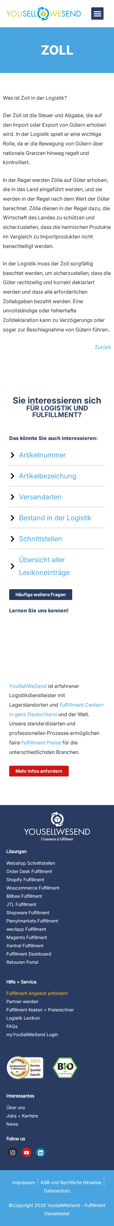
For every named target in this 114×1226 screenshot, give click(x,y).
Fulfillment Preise (40, 742)
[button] (97, 13)
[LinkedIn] (40, 1152)
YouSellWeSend (28, 686)
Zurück (103, 347)
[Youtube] (26, 1152)
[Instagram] (12, 1152)
